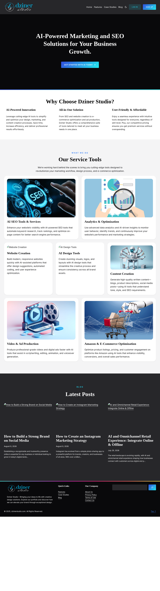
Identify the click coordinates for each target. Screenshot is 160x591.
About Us (89, 492)
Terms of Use (90, 497)
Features (61, 492)
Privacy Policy (91, 495)
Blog (60, 497)
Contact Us (89, 500)
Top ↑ (153, 511)
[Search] (152, 487)
